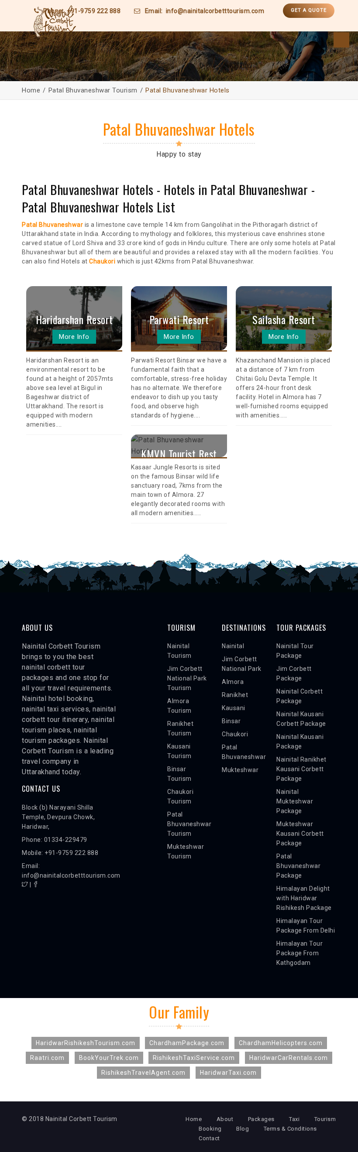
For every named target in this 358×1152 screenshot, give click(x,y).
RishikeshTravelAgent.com (143, 1072)
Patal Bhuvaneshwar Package (298, 866)
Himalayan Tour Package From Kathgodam (299, 953)
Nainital (233, 646)
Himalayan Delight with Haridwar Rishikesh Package (304, 898)
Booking (210, 1128)
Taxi (294, 1119)
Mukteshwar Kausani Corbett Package (300, 833)
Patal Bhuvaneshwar (52, 224)
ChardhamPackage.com (186, 1042)
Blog (242, 1128)
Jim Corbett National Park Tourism (187, 678)
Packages (261, 1119)
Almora (233, 681)
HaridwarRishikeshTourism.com (85, 1042)
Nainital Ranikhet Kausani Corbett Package (301, 769)
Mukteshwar (240, 769)
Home (31, 90)
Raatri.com (47, 1057)
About (225, 1119)
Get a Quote (309, 10)
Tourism (325, 1119)
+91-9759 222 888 (93, 10)
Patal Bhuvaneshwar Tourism (93, 90)
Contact (209, 1138)
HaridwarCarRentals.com (288, 1057)
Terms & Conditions (290, 1128)
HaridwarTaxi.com (228, 1072)
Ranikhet (235, 694)
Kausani (233, 707)
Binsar (231, 721)
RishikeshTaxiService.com (194, 1057)
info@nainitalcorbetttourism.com (215, 10)
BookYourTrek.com (109, 1057)
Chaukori (235, 734)
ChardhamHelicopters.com (281, 1042)
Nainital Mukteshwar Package (294, 801)
